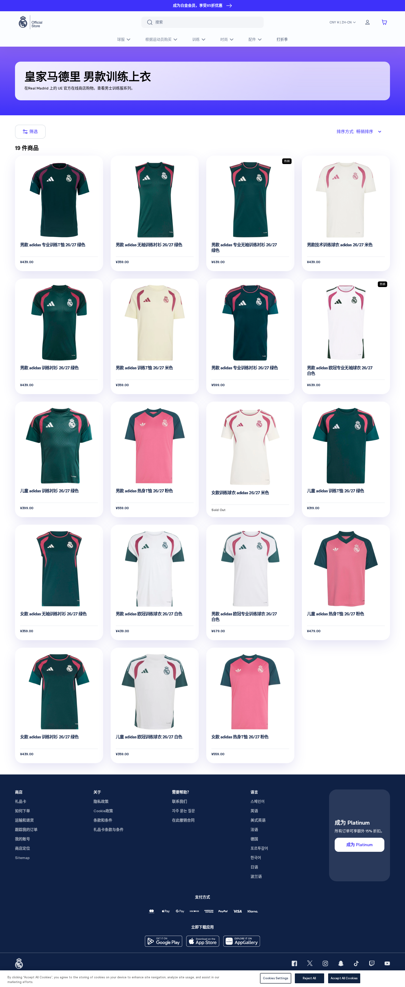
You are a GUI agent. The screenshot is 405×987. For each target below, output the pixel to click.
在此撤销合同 (183, 820)
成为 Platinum (359, 844)
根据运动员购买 (158, 39)
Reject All (309, 978)
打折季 (282, 39)
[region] (202, 978)
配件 (252, 39)
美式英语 (258, 820)
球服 (121, 39)
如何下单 (22, 811)
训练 (196, 39)
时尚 (224, 39)
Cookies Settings (275, 978)
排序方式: (355, 131)
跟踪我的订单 (26, 829)
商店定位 (22, 848)
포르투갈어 (259, 848)
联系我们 (179, 801)
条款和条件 (103, 820)
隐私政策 (101, 801)
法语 (254, 829)
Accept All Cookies (344, 978)
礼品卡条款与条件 (109, 829)
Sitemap (22, 858)
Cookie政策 (103, 811)
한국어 (256, 858)
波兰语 (256, 876)
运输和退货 (24, 820)
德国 (254, 839)
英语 (254, 811)
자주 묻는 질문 (183, 811)
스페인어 (258, 801)
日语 (254, 867)
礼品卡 (20, 801)
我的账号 (22, 839)
